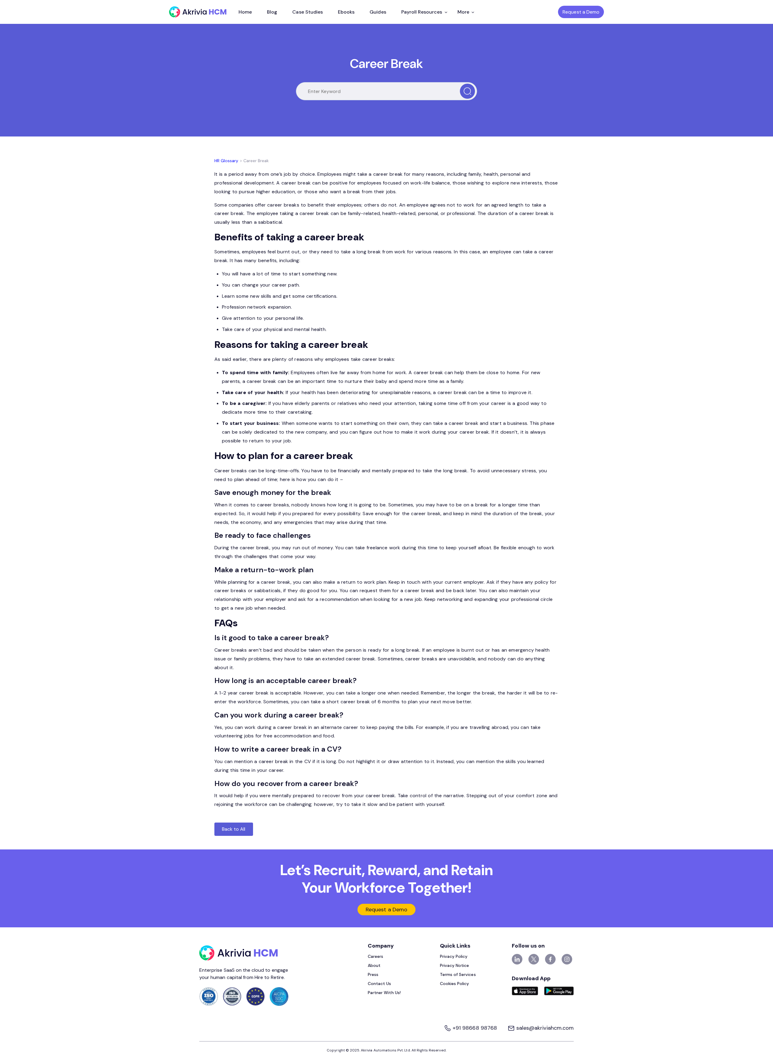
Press (373, 974)
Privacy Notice (454, 965)
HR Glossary (226, 160)
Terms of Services (458, 974)
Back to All (233, 829)
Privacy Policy (454, 956)
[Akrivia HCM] (197, 12)
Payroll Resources (421, 12)
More (463, 12)
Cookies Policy (454, 983)
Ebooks (346, 12)
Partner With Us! (384, 992)
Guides (378, 12)
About (374, 965)
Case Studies (307, 12)
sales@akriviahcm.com (544, 1028)
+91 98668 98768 (475, 1028)
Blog (272, 12)
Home (245, 12)
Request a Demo (581, 12)
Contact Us (379, 983)
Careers (375, 956)
